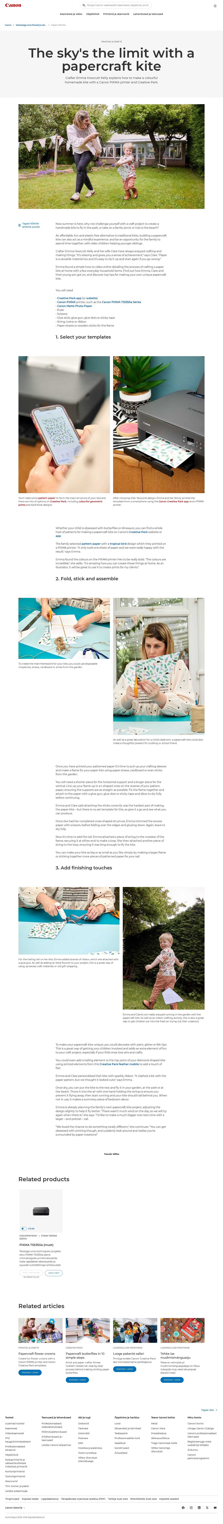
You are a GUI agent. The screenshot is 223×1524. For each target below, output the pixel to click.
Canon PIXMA (66, 302)
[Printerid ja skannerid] (130, 14)
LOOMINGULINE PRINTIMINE (127, 1348)
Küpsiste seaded (169, 1498)
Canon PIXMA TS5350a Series (121, 302)
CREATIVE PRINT (74, 1348)
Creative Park (58, 501)
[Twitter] (207, 1507)
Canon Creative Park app (174, 501)
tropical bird (118, 543)
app (58, 536)
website (91, 298)
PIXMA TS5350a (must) (36, 1245)
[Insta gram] (191, 1507)
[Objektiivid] (100, 14)
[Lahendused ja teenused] (164, 14)
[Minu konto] (215, 5)
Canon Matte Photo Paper (74, 306)
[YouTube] (215, 1507)
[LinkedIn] (199, 1507)
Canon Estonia (14, 1507)
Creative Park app (69, 298)
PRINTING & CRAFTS (111, 41)
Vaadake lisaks (30, 1373)
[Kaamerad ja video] (83, 14)
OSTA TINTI (53, 1273)
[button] (31, 1274)
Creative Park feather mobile (119, 1064)
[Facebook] (183, 1507)
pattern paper (46, 498)
